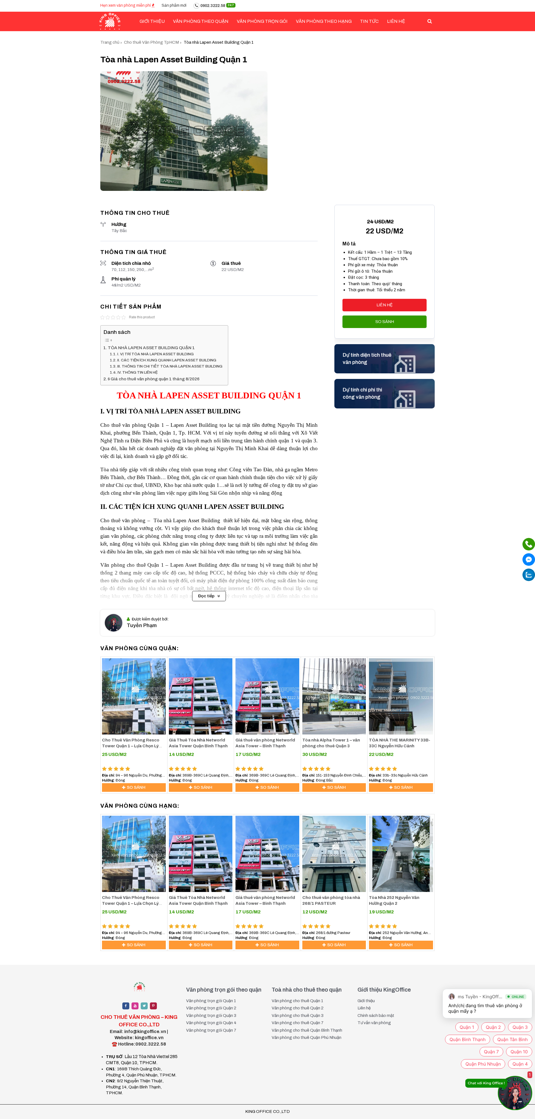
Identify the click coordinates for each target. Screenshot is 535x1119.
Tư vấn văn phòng (374, 1023)
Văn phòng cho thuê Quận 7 (298, 1023)
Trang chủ (109, 42)
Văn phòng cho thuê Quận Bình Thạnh (307, 1030)
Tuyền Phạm (142, 625)
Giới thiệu (366, 1001)
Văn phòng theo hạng (324, 21)
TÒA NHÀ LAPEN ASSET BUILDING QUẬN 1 (151, 348)
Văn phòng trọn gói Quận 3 (211, 1015)
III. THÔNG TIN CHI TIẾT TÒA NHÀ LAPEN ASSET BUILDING (169, 366)
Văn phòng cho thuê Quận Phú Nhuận (306, 1037)
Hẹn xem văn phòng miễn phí (126, 5)
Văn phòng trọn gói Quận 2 (211, 1008)
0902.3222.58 (217, 6)
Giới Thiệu (152, 21)
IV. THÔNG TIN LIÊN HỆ (138, 372)
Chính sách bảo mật (376, 1015)
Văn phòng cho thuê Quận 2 (298, 1008)
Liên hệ (396, 21)
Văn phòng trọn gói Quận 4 (211, 1023)
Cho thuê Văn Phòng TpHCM (151, 42)
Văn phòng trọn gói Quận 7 (211, 1030)
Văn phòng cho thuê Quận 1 (297, 1001)
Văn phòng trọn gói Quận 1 (211, 1001)
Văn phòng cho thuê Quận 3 (298, 1015)
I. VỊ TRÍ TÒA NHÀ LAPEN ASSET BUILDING (155, 354)
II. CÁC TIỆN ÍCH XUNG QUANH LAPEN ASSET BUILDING (166, 360)
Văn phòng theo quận (200, 21)
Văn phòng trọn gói (262, 21)
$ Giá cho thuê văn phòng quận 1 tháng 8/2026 (154, 379)
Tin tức (369, 21)
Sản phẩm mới (174, 5)
